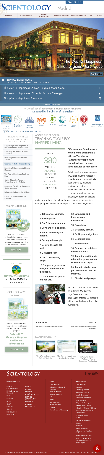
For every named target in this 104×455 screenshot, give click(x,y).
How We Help (6, 127)
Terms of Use (84, 452)
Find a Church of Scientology (59, 410)
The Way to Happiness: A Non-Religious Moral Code (34, 88)
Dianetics (79, 387)
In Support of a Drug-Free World (84, 432)
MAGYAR (28, 386)
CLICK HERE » (16, 282)
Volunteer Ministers (78, 16)
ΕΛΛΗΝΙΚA (29, 401)
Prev (46, 104)
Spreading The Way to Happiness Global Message (17, 187)
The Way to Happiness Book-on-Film (16, 175)
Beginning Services (61, 16)
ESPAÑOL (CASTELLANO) (30, 398)
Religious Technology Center (85, 403)
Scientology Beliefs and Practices (57, 388)
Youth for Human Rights (83, 438)
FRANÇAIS (10, 398)
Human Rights (73, 125)
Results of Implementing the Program (15, 197)
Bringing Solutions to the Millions (17, 192)
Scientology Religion (82, 392)
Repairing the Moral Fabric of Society (15, 159)
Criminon (41, 126)
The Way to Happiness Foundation (23, 99)
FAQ (91, 16)
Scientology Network (82, 389)
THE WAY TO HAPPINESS (31, 131)
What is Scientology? (44, 15)
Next (58, 104)
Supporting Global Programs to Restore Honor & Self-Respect (16, 147)
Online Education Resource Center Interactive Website (14, 181)
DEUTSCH (10, 414)
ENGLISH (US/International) (12, 387)
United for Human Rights (84, 435)
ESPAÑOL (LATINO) (32, 394)
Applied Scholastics (29, 126)
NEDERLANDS (11, 412)
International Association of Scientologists (84, 411)
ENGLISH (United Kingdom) (12, 392)
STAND (78, 418)
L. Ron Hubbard (26, 16)
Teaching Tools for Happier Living (17, 164)
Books (99, 16)
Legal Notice (95, 452)
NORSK (28, 389)
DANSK (9, 395)
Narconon (52, 124)
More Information (55, 405)
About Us (8, 16)
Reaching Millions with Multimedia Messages (17, 169)
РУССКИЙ (10, 406)
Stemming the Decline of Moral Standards (16, 153)
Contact (52, 407)
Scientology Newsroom (83, 397)
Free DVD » (16, 249)
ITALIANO (28, 404)
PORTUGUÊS (30, 407)
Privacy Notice (64, 452)
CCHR (84, 125)
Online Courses (55, 402)
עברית (9, 401)
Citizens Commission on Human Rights (83, 441)
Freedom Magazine (82, 415)
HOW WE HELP (13, 131)
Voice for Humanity (56, 391)
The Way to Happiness (18, 125)
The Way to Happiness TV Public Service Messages (33, 93)
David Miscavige (81, 400)
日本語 (8, 404)
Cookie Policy (74, 452)
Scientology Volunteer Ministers (86, 408)
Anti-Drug (62, 125)
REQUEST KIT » (16, 349)
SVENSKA (28, 392)
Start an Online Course (83, 405)
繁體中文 (9, 409)
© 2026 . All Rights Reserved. (26, 452)
